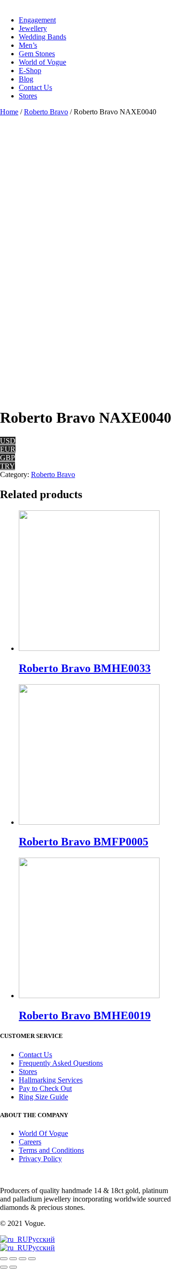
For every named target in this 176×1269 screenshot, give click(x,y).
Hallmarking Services (51, 1080)
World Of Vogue (43, 1133)
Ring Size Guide (43, 1097)
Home (9, 112)
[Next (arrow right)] (13, 1267)
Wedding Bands (42, 37)
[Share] (13, 1258)
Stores (28, 96)
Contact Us (35, 87)
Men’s (28, 45)
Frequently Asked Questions (61, 1063)
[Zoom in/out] (32, 1258)
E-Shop (30, 71)
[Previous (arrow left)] (4, 1267)
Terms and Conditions (51, 1150)
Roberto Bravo (46, 112)
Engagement (37, 20)
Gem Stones (37, 54)
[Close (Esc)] (4, 1258)
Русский (41, 1239)
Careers (30, 1142)
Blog (26, 79)
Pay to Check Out (45, 1088)
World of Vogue (42, 62)
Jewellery (33, 28)
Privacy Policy (40, 1159)
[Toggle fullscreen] (22, 1258)
